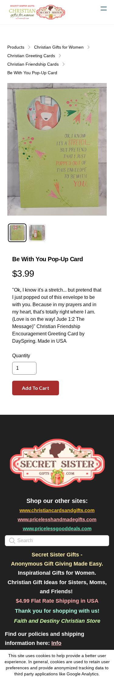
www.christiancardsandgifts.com (57, 510)
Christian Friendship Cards (33, 64)
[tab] (17, 232)
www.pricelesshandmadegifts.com (57, 519)
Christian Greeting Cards (31, 55)
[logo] (36, 12)
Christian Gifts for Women (59, 47)
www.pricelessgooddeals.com (57, 528)
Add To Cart (35, 388)
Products (15, 47)
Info (56, 643)
